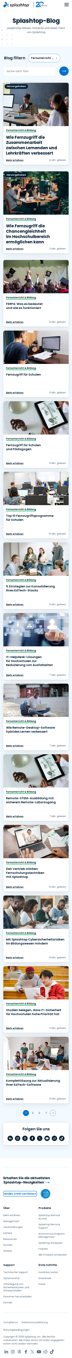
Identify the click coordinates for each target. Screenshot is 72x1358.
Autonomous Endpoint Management (52, 1235)
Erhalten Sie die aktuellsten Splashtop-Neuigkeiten (26, 1180)
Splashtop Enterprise (50, 1243)
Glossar (7, 1251)
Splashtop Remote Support (49, 1226)
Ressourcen (10, 1239)
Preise (42, 1284)
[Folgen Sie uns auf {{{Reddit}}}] (54, 1138)
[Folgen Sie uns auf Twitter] (39, 1138)
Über (6, 1208)
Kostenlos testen (48, 1272)
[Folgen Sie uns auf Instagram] (17, 1138)
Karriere (7, 1233)
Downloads (45, 1278)
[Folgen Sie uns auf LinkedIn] (10, 1138)
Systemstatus (11, 1278)
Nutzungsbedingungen (16, 1330)
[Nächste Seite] (53, 1113)
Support (9, 1265)
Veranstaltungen (13, 1227)
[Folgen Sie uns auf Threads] (25, 1138)
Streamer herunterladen (17, 1296)
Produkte (45, 1208)
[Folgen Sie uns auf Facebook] (32, 1138)
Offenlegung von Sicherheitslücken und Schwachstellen (16, 1287)
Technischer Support (15, 1272)
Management (11, 1221)
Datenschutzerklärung (35, 1322)
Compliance (10, 1322)
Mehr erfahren (14, 160)
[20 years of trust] (39, 4)
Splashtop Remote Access (49, 1217)
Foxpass (43, 1248)
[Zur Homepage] (16, 4)
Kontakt (7, 1245)
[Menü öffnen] (66, 4)
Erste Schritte (48, 1265)
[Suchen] (64, 71)
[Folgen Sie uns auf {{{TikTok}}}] (61, 1138)
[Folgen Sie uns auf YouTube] (47, 1138)
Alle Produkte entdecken (53, 1254)
